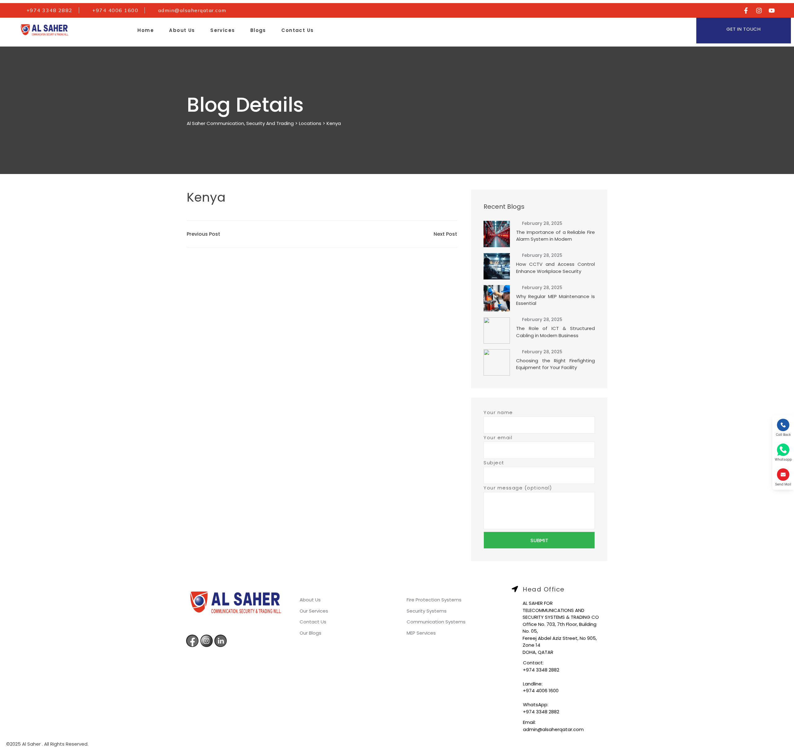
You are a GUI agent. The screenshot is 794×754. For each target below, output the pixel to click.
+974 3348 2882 (541, 670)
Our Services (313, 611)
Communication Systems (435, 621)
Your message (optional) (518, 487)
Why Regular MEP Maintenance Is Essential (555, 300)
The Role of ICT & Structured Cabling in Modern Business (555, 332)
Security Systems (426, 611)
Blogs (258, 30)
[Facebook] (746, 10)
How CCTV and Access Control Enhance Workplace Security (555, 267)
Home (145, 30)
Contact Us (297, 30)
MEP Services (420, 633)
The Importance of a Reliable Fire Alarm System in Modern (555, 236)
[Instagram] (759, 10)
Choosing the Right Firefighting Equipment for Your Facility (555, 364)
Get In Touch (743, 29)
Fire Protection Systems (433, 599)
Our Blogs (309, 633)
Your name (498, 412)
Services (222, 30)
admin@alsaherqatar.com (553, 729)
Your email (498, 437)
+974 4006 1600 (541, 690)
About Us (182, 30)
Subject (494, 462)
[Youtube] (772, 10)
